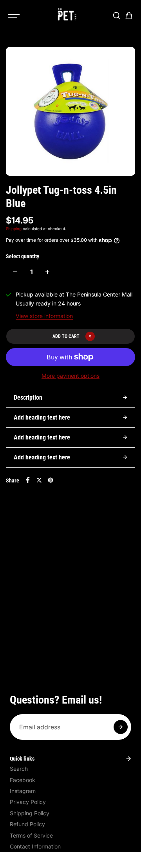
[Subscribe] (121, 727)
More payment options (70, 375)
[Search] (116, 15)
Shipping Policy (29, 813)
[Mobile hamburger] (14, 15)
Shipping (14, 228)
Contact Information (35, 846)
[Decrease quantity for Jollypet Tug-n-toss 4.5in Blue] (15, 271)
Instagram (23, 791)
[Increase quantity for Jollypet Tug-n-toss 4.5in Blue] (47, 271)
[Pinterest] (50, 480)
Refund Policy (27, 824)
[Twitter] (39, 480)
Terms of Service (31, 835)
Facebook (22, 780)
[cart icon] (129, 15)
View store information (44, 316)
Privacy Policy (28, 801)
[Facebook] (28, 480)
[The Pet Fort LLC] (66, 15)
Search (19, 768)
